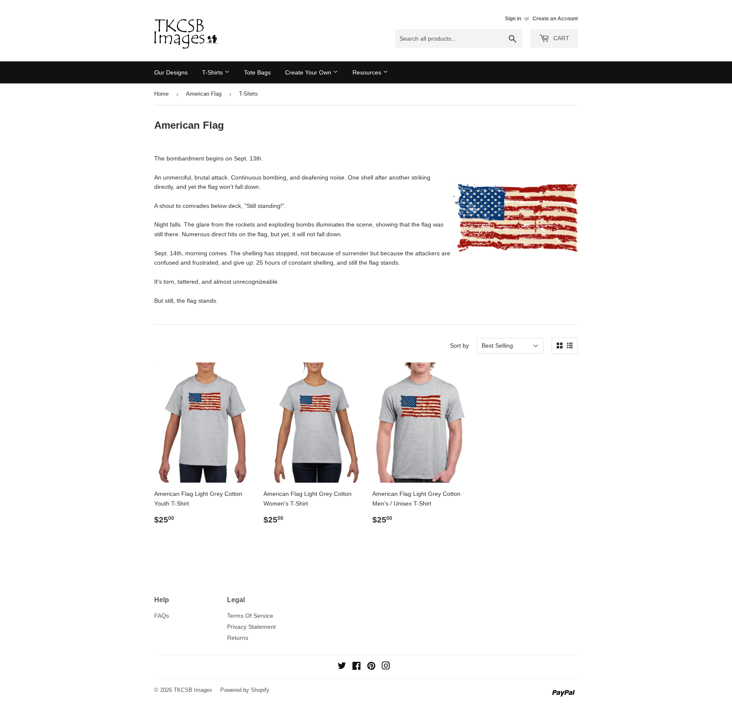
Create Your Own (309, 72)
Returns (237, 637)
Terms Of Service (250, 615)
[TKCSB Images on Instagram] (386, 667)
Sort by (459, 345)
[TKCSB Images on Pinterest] (371, 667)
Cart (560, 38)
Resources (367, 72)
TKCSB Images (193, 690)
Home (161, 94)
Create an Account (555, 19)
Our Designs (171, 72)
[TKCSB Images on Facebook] (356, 667)
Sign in (513, 19)
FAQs (161, 615)
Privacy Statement (251, 626)
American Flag (204, 94)
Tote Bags (257, 72)
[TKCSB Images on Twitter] (342, 667)
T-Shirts (213, 72)
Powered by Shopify (244, 690)
